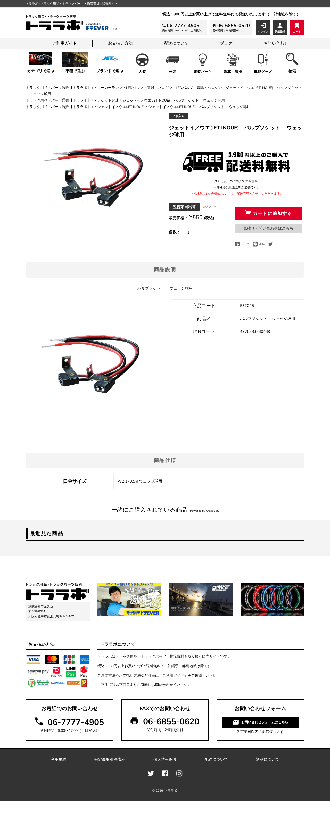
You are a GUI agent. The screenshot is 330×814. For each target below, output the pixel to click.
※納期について (213, 207)
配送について (176, 43)
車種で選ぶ (75, 70)
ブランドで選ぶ (109, 70)
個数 (173, 232)
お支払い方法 (120, 43)
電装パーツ (203, 71)
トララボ (170, 790)
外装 (172, 71)
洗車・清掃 (233, 71)
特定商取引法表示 (109, 759)
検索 (292, 71)
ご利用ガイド (64, 43)
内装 (142, 71)
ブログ (226, 43)
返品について (267, 759)
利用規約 (58, 759)
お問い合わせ (275, 43)
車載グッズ (263, 71)
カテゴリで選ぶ (40, 70)
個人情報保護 (165, 759)
